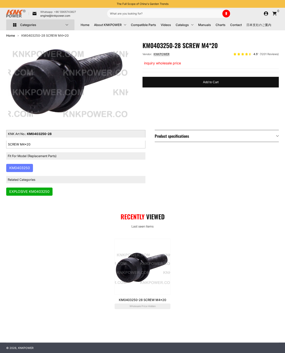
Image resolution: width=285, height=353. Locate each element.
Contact (236, 25)
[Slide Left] (114, 4)
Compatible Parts (143, 25)
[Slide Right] (171, 4)
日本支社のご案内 (258, 25)
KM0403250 (19, 168)
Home (85, 25)
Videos (166, 25)
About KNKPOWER (108, 25)
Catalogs (182, 25)
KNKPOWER (161, 54)
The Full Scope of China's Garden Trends (142, 3)
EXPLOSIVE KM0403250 (29, 191)
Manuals (204, 25)
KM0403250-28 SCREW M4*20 (45, 35)
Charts (220, 25)
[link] (52, 14)
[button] (226, 13)
